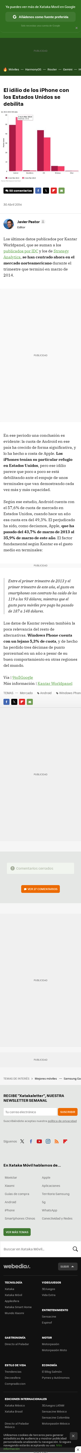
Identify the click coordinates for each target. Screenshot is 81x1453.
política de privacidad (62, 1121)
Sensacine (49, 1316)
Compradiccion (15, 1384)
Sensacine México (54, 1411)
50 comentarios (20, 190)
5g (44, 1202)
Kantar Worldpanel (55, 683)
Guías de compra (17, 1194)
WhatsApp (49, 1210)
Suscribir (67, 1112)
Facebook (38, 191)
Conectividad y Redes (57, 1218)
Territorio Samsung (56, 1194)
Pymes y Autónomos (56, 1377)
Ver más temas (17, 1232)
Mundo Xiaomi (14, 1313)
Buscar (75, 1249)
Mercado (26, 693)
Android (46, 693)
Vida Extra (49, 1295)
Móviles (14, 69)
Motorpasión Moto (54, 1350)
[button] (30, 221)
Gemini (67, 69)
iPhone (10, 1210)
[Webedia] (16, 1268)
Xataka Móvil (13, 1295)
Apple (46, 1177)
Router (52, 69)
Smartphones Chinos (20, 1218)
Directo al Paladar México (17, 1425)
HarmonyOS (33, 69)
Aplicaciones (51, 1185)
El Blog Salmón (52, 1371)
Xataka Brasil (13, 1411)
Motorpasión (50, 1344)
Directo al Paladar (17, 1344)
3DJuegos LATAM (53, 1405)
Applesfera (12, 1301)
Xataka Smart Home (18, 1307)
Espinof (47, 1322)
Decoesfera (13, 1377)
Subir (64, 1266)
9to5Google (22, 677)
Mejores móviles (46, 1078)
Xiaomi (9, 1185)
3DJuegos (48, 1289)
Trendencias (13, 1371)
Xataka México (15, 1405)
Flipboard (54, 191)
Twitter (46, 191)
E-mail (62, 191)
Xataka (9, 1289)
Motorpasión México (56, 1423)
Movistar (11, 1177)
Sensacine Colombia (56, 1417)
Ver (42, 889)
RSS (56, 1140)
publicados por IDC (20, 251)
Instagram (47, 1140)
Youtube (39, 1140)
